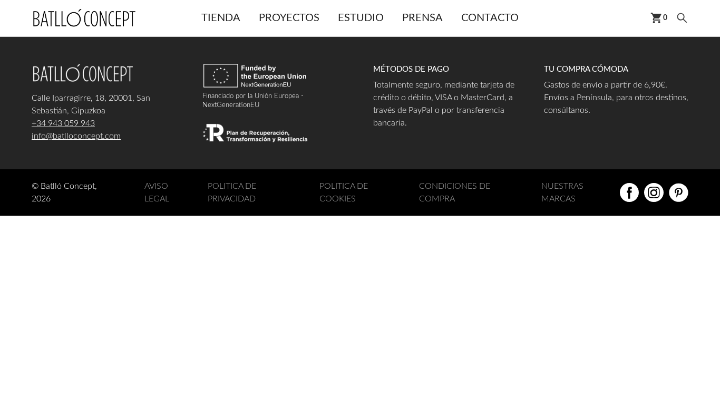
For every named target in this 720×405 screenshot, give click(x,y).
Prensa (422, 18)
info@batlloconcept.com (76, 136)
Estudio (361, 18)
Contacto (490, 18)
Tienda (220, 18)
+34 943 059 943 (63, 123)
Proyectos (289, 18)
